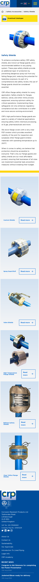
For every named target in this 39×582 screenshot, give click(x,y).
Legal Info (6, 554)
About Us (5, 536)
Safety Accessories (14, 11)
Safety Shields (29, 11)
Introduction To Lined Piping (13, 550)
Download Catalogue (15, 18)
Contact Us (6, 540)
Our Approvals (7, 547)
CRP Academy (7, 557)
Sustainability (7, 543)
